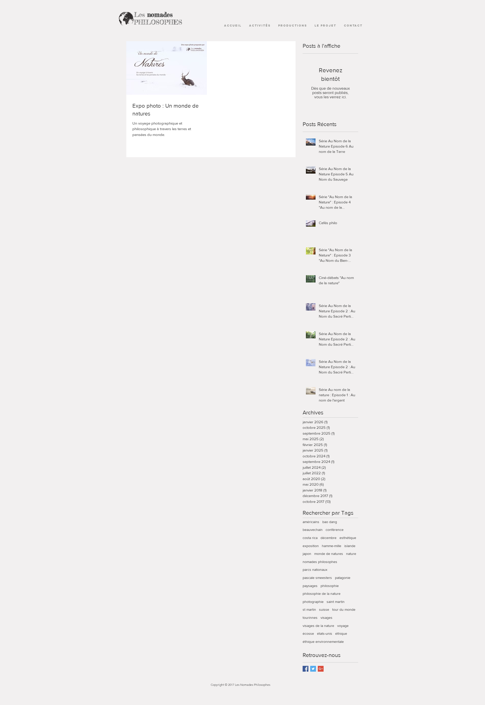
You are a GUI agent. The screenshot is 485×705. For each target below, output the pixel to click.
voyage (343, 626)
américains (311, 522)
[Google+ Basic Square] (321, 669)
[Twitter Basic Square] (313, 669)
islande (349, 546)
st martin (309, 609)
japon (307, 554)
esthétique (348, 538)
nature (351, 554)
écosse (308, 633)
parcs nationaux (315, 570)
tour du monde (343, 609)
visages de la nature (318, 626)
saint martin (336, 602)
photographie (313, 602)
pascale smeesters (317, 578)
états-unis (324, 633)
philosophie (330, 586)
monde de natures (328, 554)
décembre (328, 538)
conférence (335, 530)
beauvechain (313, 530)
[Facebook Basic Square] (305, 669)
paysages (310, 586)
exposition (311, 546)
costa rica (310, 538)
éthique (341, 633)
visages (326, 618)
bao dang (329, 522)
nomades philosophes (320, 562)
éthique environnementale (323, 642)
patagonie (342, 578)
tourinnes (310, 618)
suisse (324, 609)
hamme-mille (331, 546)
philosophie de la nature (322, 594)
